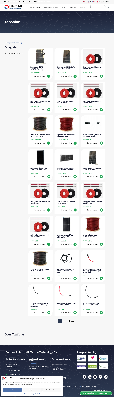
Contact (37, 394)
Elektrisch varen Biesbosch (70, 386)
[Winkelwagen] (108, 7)
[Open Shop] (66, 7)
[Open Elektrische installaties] (58, 7)
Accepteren (12, 390)
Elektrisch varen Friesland (89, 386)
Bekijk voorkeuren (52, 390)
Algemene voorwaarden (101, 390)
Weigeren (32, 390)
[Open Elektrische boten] (40, 7)
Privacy (26, 394)
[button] (96, 393)
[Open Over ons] (76, 7)
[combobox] (97, 7)
